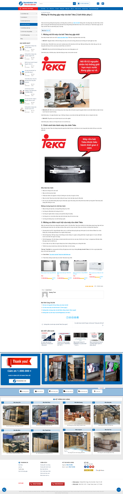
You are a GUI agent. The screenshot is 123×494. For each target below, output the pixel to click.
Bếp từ (72, 8)
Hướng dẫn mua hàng (45, 465)
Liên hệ (20, 467)
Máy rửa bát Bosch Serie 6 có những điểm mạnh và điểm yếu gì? (96, 343)
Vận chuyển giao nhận (45, 471)
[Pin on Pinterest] (75, 317)
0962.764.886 (69, 465)
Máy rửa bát (78, 8)
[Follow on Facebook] (85, 467)
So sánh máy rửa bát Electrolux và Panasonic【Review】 (47, 343)
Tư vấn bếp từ (24, 17)
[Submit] (74, 3)
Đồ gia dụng (85, 8)
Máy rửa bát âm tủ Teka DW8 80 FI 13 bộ (80, 273)
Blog (22, 38)
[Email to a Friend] (72, 317)
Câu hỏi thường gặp (93, 8)
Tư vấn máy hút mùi (25, 20)
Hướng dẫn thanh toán (45, 467)
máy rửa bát (76, 23)
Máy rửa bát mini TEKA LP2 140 (96, 272)
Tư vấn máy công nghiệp (26, 31)
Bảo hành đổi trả (44, 469)
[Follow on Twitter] (88, 467)
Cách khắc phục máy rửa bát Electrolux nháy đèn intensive (30, 80)
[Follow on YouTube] (93, 467)
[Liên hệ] (118, 490)
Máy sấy (67, 8)
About (43, 290)
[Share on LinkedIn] (78, 317)
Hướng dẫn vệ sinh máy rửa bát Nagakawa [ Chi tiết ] (56, 312)
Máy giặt (62, 8)
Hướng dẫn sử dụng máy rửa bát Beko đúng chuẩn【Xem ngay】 (60, 310)
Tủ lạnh (57, 8)
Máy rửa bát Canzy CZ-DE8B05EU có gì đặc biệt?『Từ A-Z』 (80, 343)
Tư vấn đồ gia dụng (25, 35)
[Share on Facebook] (67, 317)
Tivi (47, 8)
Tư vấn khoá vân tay (25, 28)
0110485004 (47, 491)
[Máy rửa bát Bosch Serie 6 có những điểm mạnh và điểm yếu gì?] (97, 337)
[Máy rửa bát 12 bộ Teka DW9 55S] (48, 265)
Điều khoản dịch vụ (44, 475)
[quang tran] (45, 294)
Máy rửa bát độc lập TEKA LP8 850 (64, 273)
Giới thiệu (43, 8)
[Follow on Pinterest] (90, 467)
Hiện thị (48, 30)
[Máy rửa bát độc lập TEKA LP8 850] (64, 265)
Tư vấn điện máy (24, 13)
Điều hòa (52, 8)
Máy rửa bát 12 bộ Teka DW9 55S (48, 272)
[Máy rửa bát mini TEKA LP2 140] (96, 265)
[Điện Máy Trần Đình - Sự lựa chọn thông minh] (28, 3)
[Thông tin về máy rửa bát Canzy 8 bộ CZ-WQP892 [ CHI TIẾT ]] (64, 337)
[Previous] (41, 271)
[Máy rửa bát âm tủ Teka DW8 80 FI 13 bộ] (80, 265)
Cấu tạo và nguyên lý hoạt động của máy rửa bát (55, 305)
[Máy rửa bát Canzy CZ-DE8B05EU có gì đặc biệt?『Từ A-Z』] (81, 337)
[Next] (104, 271)
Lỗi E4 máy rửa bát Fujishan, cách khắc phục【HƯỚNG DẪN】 (31, 90)
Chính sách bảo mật (45, 473)
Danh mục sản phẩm (27, 8)
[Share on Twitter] (70, 317)
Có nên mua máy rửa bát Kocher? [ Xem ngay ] (55, 307)
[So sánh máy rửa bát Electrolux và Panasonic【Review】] (48, 337)
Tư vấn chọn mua (84, 3)
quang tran (52, 292)
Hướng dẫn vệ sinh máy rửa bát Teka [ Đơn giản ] (55, 324)
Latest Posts (48, 290)
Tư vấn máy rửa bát (25, 24)
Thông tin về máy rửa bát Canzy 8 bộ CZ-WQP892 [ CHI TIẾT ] (63, 343)
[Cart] (103, 3)
